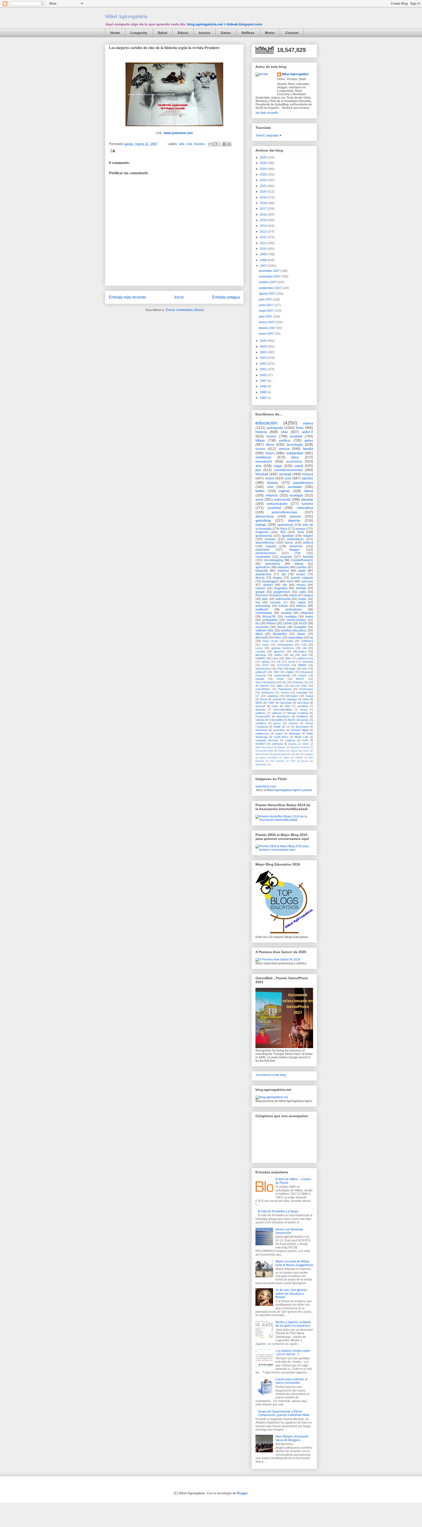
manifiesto (302, 716)
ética (295, 457)
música (307, 474)
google (260, 592)
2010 (263, 248)
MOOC (300, 678)
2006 (263, 340)
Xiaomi (294, 750)
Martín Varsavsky (298, 719)
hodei (275, 706)
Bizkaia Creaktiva (297, 713)
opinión (307, 478)
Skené (263, 699)
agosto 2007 (267, 293)
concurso (307, 581)
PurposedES (262, 716)
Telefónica (307, 641)
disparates (261, 764)
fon (257, 623)
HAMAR (260, 658)
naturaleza (305, 508)
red (257, 602)
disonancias (262, 754)
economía (294, 461)
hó (311, 637)
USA (298, 553)
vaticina (259, 719)
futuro (269, 453)
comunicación (277, 504)
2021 (263, 186)
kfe (279, 661)
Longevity (138, 33)
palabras (260, 713)
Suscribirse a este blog (270, 1075)
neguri (279, 733)
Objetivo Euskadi (299, 747)
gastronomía (263, 535)
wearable (301, 692)
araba (289, 641)
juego (292, 668)
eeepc (302, 599)
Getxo (226, 33)
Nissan (281, 747)
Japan (301, 634)
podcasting (262, 606)
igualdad (288, 535)
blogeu (277, 577)
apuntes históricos (282, 648)
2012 (263, 237)
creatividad (262, 556)
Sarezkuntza (263, 668)
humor (271, 436)
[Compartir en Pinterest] (229, 144)
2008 (263, 260)
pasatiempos (303, 483)
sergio (280, 678)
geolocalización (282, 754)
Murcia (259, 577)
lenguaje (286, 556)
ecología (296, 495)
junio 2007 (266, 305)
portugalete (270, 620)
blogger (294, 549)
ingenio (284, 491)
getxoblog (263, 520)
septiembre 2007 (270, 288)
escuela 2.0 (278, 602)
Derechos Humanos (268, 595)
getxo (309, 440)
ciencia (284, 449)
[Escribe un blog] (215, 144)
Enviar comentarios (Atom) (185, 310)
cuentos (301, 567)
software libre (264, 630)
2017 (263, 208)
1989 (263, 392)
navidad (286, 613)
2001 (263, 369)
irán (298, 754)
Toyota (281, 750)
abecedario (302, 726)
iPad (280, 668)
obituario (283, 567)
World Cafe (301, 736)
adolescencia (305, 658)
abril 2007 (266, 316)
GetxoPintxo (262, 689)
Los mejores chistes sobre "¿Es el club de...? (292, 1352)
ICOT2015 (283, 665)
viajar (278, 466)
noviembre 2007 (270, 276)
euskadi (296, 436)
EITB (265, 665)
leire (304, 668)
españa (271, 546)
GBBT (305, 744)
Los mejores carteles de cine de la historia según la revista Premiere (164, 47)
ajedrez (268, 585)
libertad (301, 588)
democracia (264, 516)
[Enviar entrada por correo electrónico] (112, 150)
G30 (303, 644)
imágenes (262, 532)
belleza (301, 606)
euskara (270, 539)
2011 (263, 243)
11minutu (297, 682)
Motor (270, 33)
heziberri (260, 743)
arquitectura (263, 574)
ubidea (278, 654)
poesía (295, 516)
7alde (288, 658)
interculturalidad (283, 709)
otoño (305, 699)
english (289, 672)
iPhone (271, 623)
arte (181, 144)
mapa (301, 602)
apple (302, 570)
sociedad (295, 487)
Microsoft (261, 637)
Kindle (277, 726)
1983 (263, 398)
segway (309, 754)
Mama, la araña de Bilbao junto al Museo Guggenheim (294, 1263)
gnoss (277, 723)
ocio (288, 478)
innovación (263, 461)
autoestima (295, 637)
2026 (263, 157)
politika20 (261, 609)
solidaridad (294, 453)
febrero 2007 (268, 328)
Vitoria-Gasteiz (296, 620)
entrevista (261, 730)
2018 (263, 203)
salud (299, 466)
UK (283, 682)
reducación (282, 499)
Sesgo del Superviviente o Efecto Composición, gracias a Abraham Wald (283, 1413)
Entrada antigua (226, 297)
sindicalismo (293, 609)
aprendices (262, 567)
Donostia (308, 661)
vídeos (308, 423)
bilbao (260, 440)
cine (189, 144)
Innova (204, 33)
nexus (303, 709)
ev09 (305, 740)
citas (284, 432)
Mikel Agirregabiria (126, 16)
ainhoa (266, 661)
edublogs (291, 699)
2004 (263, 352)
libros (270, 444)
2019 (263, 197)
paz (258, 470)
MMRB (302, 665)
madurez (283, 570)
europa (300, 528)
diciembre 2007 (269, 271)
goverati (260, 706)
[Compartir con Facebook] (224, 144)
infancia (272, 495)
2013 (263, 231)
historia (199, 144)
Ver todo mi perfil (266, 112)
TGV (292, 761)
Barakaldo (280, 634)
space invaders (269, 757)
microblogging (273, 560)
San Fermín (277, 761)
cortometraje (263, 613)
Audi (304, 654)
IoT (257, 695)
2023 (263, 174)
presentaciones (265, 553)
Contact (291, 33)
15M (275, 672)
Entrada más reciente (127, 297)
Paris (277, 637)
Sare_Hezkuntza (265, 682)
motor (269, 478)
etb (292, 654)
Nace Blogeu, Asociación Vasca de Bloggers (292, 1438)
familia (308, 449)
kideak (299, 564)
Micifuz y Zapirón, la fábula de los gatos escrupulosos (293, 1324)
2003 (263, 358)
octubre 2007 (268, 282)
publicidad (262, 549)
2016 (263, 214)
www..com (265, 786)
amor (259, 499)
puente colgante (302, 577)
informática (299, 651)
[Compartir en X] (220, 144)
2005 (263, 346)
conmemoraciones (288, 470)
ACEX (303, 623)
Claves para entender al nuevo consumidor (291, 1381)
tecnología (295, 444)
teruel (291, 661)
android (277, 699)
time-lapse (292, 695)
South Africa (281, 736)
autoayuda (275, 428)
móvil (290, 581)
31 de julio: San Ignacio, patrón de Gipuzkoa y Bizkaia (291, 1293)
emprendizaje (282, 675)
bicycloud (303, 702)
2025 (263, 163)
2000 (263, 375)
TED (283, 532)
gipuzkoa (279, 651)
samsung (277, 743)
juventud (274, 508)
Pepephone (285, 689)
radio (302, 592)
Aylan (287, 757)
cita (304, 648)
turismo (307, 504)
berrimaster (306, 689)
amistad (285, 474)
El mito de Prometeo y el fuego (278, 1211)
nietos (308, 491)
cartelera (260, 723)
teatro (309, 616)
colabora (290, 740)
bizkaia (272, 483)
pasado (259, 678)
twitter (260, 491)
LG (288, 726)
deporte (294, 520)
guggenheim (282, 592)
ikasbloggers (270, 581)
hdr (285, 585)
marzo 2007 (267, 322)
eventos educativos (294, 630)
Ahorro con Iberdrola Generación (289, 1231)
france (289, 542)
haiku (279, 685)
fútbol (259, 634)
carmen (260, 588)
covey (306, 750)
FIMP (271, 702)
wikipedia (306, 613)
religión (308, 535)
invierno (293, 723)
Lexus (259, 648)
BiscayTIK (269, 616)
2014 (263, 225)
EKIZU (299, 757)
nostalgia (291, 616)
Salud (162, 33)
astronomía (283, 599)
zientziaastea (285, 644)
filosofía (308, 556)
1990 (263, 386)
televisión (296, 546)
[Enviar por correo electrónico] (210, 144)
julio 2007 (266, 299)
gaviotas (260, 709)
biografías (280, 588)
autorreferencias (284, 512)
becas (305, 761)
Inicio (179, 297)
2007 (263, 266)
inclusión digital (300, 730)
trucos (260, 449)
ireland (302, 675)
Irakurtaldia (276, 719)
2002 (263, 363)
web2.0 (307, 432)
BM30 (258, 702)
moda (265, 644)
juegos (308, 595)
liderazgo (260, 654)
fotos (300, 428)
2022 (263, 180)
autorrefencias (264, 542)
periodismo (272, 564)
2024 (263, 169)
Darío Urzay (270, 641)
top (284, 574)
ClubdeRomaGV (302, 560)
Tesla (300, 532)
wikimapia (294, 733)
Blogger (242, 1493)
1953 (287, 706)
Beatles (292, 744)
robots (293, 595)
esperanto (279, 730)
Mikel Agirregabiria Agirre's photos (289, 790)
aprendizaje (285, 524)
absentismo (283, 716)
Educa (183, 33)
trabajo (260, 524)
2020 (263, 191)
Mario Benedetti (264, 747)
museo (301, 585)
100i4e (287, 623)
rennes (285, 692)
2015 (263, 220)
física (283, 528)
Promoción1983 (264, 750)
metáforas (263, 457)
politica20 (260, 672)
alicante (307, 499)
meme (281, 627)
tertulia (283, 606)
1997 (263, 380)
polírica (308, 542)
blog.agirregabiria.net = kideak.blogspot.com (224, 24)
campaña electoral (266, 740)
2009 (263, 254)
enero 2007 (267, 333)
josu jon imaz (298, 685)
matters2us (262, 733)
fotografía (261, 570)
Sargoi (309, 695)
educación (266, 422)
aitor (265, 599)
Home (115, 33)
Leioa (275, 658)
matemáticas (295, 539)
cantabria (302, 706)
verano (300, 574)
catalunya (272, 695)
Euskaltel (300, 627)
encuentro (262, 627)
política (284, 440)
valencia (276, 713)
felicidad (261, 474)
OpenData (286, 702)
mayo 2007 (266, 310)
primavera (268, 692)
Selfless (247, 33)
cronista (260, 651)
